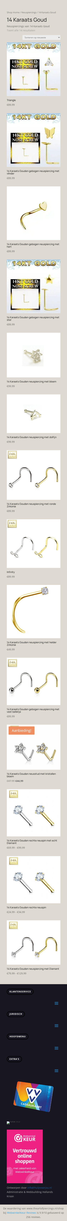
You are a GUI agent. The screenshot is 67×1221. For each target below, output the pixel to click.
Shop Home (13, 12)
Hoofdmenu (17, 1036)
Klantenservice (20, 991)
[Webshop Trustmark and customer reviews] (25, 1182)
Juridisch (15, 1013)
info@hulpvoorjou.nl (39, 1187)
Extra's (14, 1059)
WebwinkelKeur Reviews (21, 1212)
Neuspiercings (28, 12)
